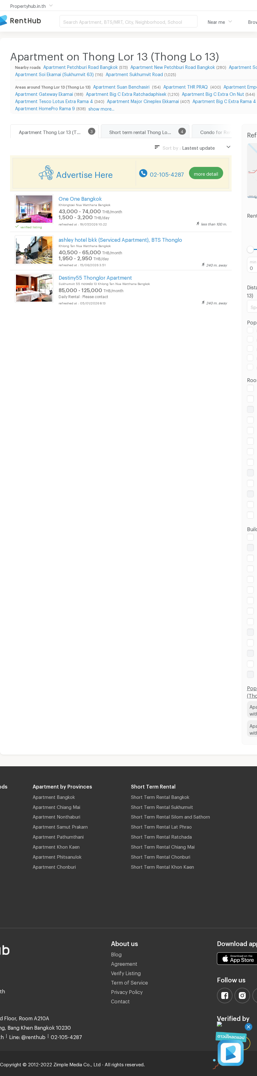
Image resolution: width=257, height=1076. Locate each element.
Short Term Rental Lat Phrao (161, 826)
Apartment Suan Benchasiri (122, 86)
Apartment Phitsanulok (57, 856)
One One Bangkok (80, 198)
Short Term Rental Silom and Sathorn (170, 816)
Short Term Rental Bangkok (160, 796)
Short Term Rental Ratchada (161, 836)
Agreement (124, 963)
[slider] (250, 249)
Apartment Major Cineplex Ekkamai (143, 100)
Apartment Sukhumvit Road (134, 73)
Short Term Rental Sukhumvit (162, 806)
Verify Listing (126, 972)
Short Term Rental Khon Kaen (162, 866)
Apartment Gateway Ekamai (44, 93)
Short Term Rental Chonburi (160, 856)
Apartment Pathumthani (58, 836)
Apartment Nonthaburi (56, 816)
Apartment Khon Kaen (56, 846)
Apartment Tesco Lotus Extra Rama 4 (54, 100)
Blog (116, 953)
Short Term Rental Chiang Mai (163, 846)
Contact (120, 1000)
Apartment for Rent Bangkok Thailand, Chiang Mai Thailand (30, 21)
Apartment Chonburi (54, 866)
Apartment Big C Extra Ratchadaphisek (126, 93)
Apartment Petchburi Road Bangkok (80, 66)
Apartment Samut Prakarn (60, 826)
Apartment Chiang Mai (56, 806)
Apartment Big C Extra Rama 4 (224, 100)
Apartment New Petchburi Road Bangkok (172, 66)
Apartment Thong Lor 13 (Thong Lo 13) (58, 131)
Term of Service (129, 982)
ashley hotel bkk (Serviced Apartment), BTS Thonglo (120, 239)
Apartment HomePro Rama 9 (45, 107)
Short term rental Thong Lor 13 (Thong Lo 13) (149, 131)
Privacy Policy (127, 991)
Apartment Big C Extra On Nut (213, 93)
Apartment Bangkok (54, 796)
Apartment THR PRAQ (186, 86)
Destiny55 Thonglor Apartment (95, 277)
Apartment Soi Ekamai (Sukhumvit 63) (54, 73)
